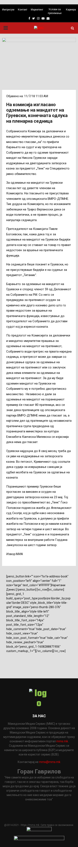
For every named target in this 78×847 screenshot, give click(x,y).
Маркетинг (37, 9)
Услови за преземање (55, 11)
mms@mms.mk (49, 762)
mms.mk (62, 741)
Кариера (71, 9)
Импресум (8, 9)
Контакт (22, 9)
